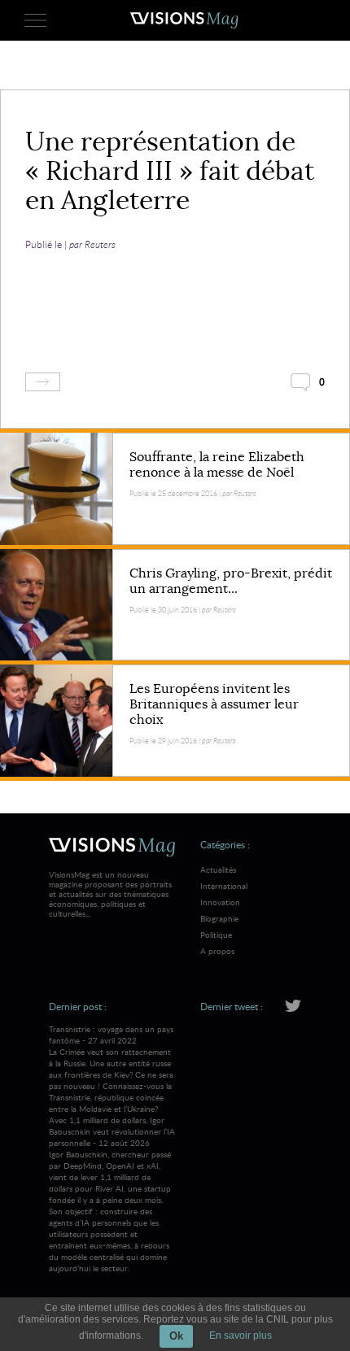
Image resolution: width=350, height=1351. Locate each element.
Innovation (220, 902)
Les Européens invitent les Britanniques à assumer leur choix (214, 704)
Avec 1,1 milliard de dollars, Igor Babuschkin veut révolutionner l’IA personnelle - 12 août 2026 (112, 1194)
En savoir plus (240, 1335)
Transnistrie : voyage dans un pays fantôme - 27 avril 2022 (111, 1068)
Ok (176, 1336)
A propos (217, 951)
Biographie (219, 918)
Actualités (218, 869)
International (223, 885)
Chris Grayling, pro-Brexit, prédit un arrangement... (230, 581)
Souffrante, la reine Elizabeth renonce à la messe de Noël (216, 465)
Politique (216, 934)
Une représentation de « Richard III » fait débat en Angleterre (169, 170)
